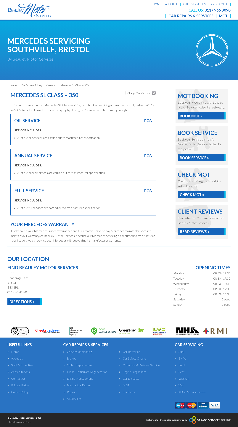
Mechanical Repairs (79, 385)
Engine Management (80, 378)
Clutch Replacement (80, 365)
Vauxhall (183, 378)
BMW (182, 358)
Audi (181, 351)
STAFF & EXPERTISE (194, 4)
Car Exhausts (131, 378)
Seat (181, 371)
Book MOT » (191, 116)
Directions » (21, 301)
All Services (74, 398)
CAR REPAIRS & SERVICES (190, 16)
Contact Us (18, 378)
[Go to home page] (29, 10)
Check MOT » (192, 194)
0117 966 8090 (210, 10)
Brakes (71, 358)
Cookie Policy (19, 391)
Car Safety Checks (134, 358)
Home (15, 351)
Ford (181, 365)
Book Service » (194, 157)
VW (180, 385)
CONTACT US (219, 4)
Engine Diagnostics (134, 371)
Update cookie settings (19, 422)
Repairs (72, 391)
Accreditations (20, 371)
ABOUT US (171, 4)
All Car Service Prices (191, 391)
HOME (157, 4)
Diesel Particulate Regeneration (87, 371)
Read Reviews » (194, 231)
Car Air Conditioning (79, 351)
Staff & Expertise (22, 365)
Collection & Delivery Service (141, 365)
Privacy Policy (20, 385)
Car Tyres (129, 391)
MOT (223, 16)
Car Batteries (131, 351)
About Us (17, 358)
